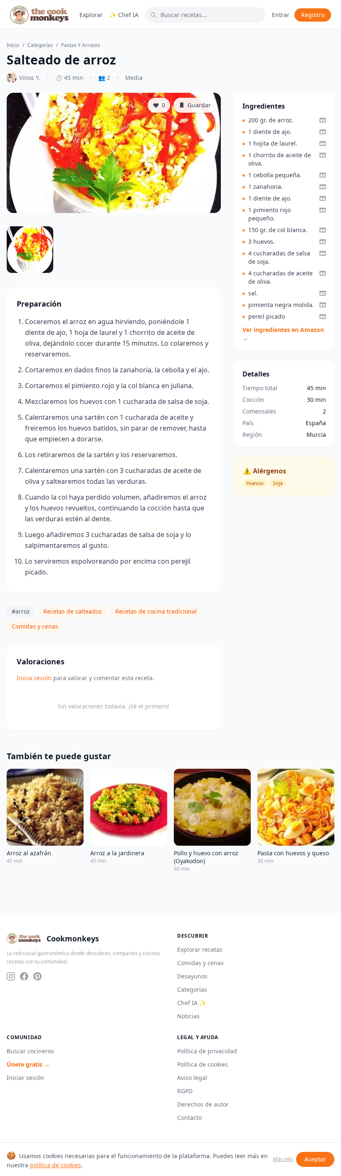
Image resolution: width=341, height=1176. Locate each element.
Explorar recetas (199, 949)
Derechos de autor (203, 1104)
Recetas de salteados (72, 611)
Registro (312, 15)
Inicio (13, 45)
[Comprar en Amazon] (322, 120)
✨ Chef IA (123, 15)
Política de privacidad (207, 1051)
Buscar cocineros (30, 1051)
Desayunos (192, 976)
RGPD (185, 1091)
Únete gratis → (28, 1064)
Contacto (189, 1118)
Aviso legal (192, 1078)
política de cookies (55, 1165)
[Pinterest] (37, 976)
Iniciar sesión (25, 1078)
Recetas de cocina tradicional (156, 611)
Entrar (280, 15)
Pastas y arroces (80, 45)
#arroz (21, 611)
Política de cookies (202, 1064)
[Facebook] (24, 976)
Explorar (91, 15)
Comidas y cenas (35, 626)
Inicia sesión (34, 678)
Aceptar (315, 1159)
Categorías (40, 45)
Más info (283, 1159)
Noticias (188, 1016)
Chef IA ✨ (191, 1003)
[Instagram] (11, 976)
